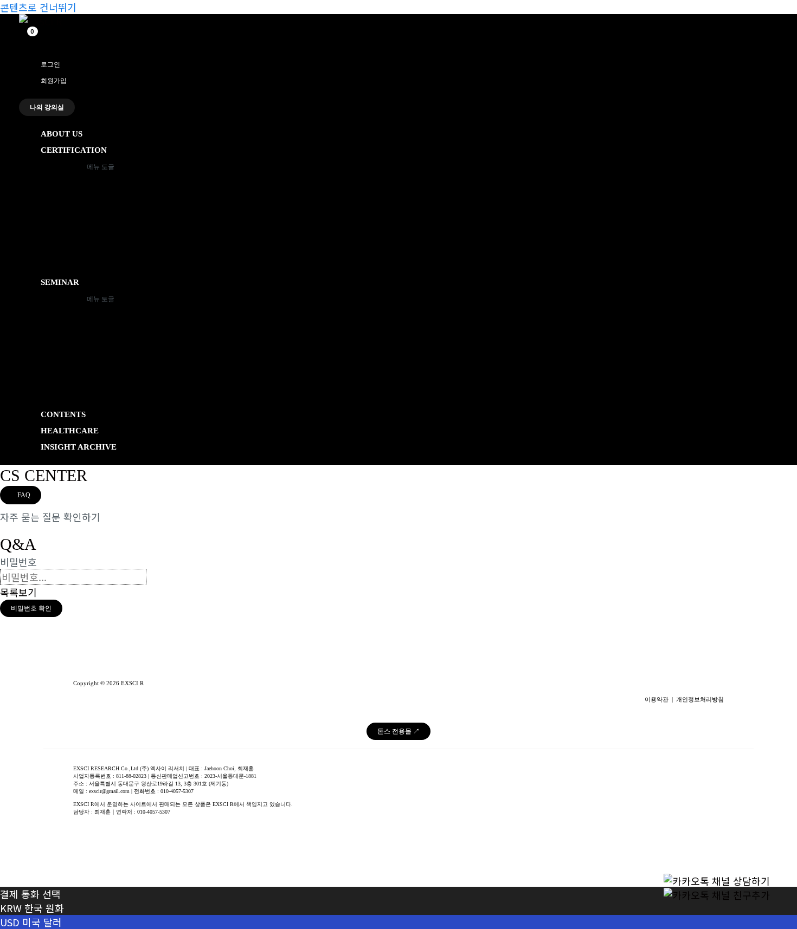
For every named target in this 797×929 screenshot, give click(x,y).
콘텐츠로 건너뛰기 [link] (38, 7)
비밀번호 (18, 562)
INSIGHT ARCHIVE (79, 447)
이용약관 (657, 700)
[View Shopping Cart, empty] (27, 37)
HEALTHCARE (70, 430)
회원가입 (54, 81)
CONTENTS (63, 414)
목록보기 (18, 592)
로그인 (50, 64)
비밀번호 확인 (31, 608)
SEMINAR (60, 282)
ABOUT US (61, 133)
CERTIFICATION (74, 150)
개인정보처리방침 (700, 700)
